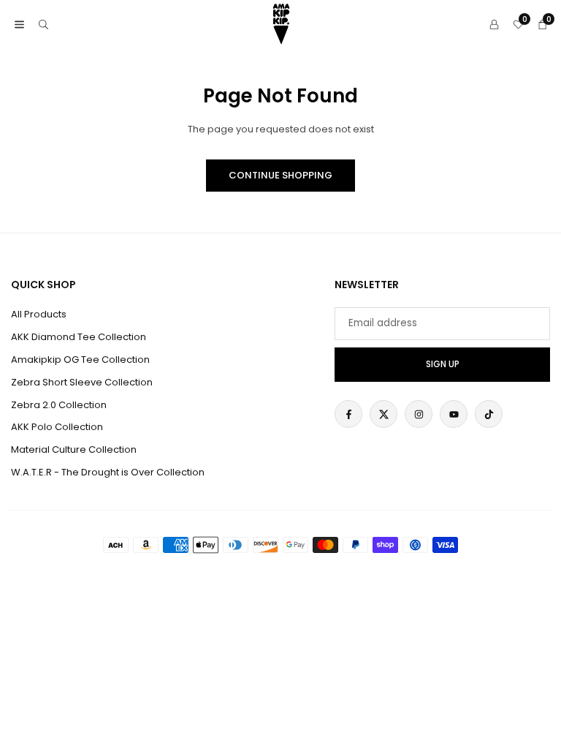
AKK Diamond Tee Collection (78, 337)
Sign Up (442, 364)
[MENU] (19, 24)
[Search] (43, 24)
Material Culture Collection (74, 449)
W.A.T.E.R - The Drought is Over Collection (108, 472)
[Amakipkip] (281, 23)
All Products (38, 314)
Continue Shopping (280, 175)
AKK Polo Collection (57, 427)
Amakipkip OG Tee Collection (80, 359)
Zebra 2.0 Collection (59, 405)
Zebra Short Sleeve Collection (82, 382)
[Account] (494, 24)
